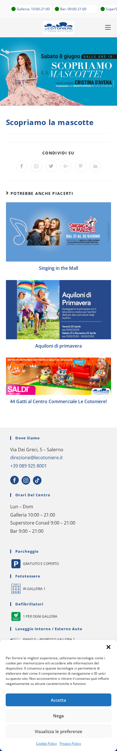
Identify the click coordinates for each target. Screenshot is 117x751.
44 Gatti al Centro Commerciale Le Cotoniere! (58, 401)
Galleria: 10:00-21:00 (33, 9)
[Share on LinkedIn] (95, 166)
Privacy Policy (70, 743)
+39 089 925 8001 (28, 466)
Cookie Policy (46, 743)
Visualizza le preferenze (58, 731)
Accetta (58, 700)
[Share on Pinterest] (80, 166)
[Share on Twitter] (51, 166)
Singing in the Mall (58, 268)
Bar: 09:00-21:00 (73, 9)
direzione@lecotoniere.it (36, 457)
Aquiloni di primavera (58, 346)
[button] (108, 647)
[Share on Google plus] (66, 166)
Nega (58, 716)
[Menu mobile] (108, 27)
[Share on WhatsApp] (36, 166)
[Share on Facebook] (21, 166)
